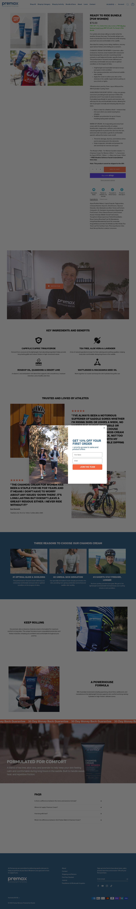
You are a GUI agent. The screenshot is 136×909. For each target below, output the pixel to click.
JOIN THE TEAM (87, 467)
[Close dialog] (104, 428)
